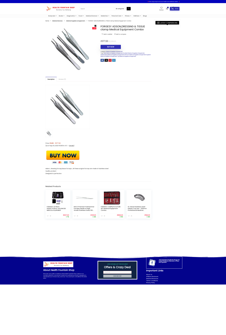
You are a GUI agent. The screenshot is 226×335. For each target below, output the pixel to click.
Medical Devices (91, 16)
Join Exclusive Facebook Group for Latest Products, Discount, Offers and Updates (169, 261)
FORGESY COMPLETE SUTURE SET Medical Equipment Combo (111, 208)
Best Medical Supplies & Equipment (113, 53)
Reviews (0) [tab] (62, 79)
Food (80, 16)
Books (61, 16)
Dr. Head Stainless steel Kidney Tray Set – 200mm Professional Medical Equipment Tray (137, 209)
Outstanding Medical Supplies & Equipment (112, 54)
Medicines (104, 16)
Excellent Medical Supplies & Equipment (133, 53)
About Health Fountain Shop (58, 270)
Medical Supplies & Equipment (75, 21)
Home (47, 21)
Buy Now (110, 47)
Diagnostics (71, 16)
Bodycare (51, 16)
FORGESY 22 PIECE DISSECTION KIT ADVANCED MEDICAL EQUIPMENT (56, 208)
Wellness (136, 16)
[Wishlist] (161, 8)
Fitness (127, 16)
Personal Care (116, 16)
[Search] (129, 8)
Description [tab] (51, 79)
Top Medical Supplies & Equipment (126, 56)
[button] (95, 26)
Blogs (145, 16)
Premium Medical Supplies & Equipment (135, 54)
